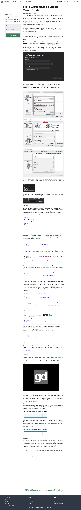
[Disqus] (43, 471)
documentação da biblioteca (29, 360)
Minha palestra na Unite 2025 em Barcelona (13, 11)
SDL (25, 15)
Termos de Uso (57, 505)
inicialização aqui (36, 238)
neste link (40, 449)
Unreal (16, 1)
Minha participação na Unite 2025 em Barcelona (12, 17)
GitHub (30, 501)
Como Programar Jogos (30, 1)
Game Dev (22, 1)
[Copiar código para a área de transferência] (62, 217)
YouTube (31, 505)
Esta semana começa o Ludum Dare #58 (12, 21)
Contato (55, 499)
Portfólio (59, 1)
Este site (34, 450)
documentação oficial (27, 450)
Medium (65, 1)
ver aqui (25, 253)
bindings (42, 20)
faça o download (32, 26)
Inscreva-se (13, 35)
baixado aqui (55, 36)
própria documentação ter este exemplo (37, 424)
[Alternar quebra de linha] (60, 256)
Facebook (31, 499)
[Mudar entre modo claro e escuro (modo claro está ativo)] (69, 2)
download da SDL (33, 41)
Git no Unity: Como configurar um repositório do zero (11, 13)
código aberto (57, 15)
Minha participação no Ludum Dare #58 (12, 19)
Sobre (55, 501)
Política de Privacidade (58, 503)
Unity (13, 1)
